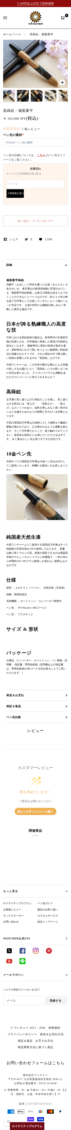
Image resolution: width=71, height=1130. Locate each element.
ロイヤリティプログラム (17, 903)
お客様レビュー (12, 909)
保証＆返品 (13, 706)
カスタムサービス (47, 915)
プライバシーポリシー (22, 1034)
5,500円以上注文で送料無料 (35, 3)
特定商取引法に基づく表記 (35, 1047)
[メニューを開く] (9, 18)
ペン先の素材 (13, 135)
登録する (56, 1000)
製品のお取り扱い (47, 909)
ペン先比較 (13, 717)
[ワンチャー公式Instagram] (36, 952)
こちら (41, 155)
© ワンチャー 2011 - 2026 (28, 1027)
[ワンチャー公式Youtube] (9, 963)
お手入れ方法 (44, 1040)
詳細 (9, 264)
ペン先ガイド (45, 903)
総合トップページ (47, 921)
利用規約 (54, 1027)
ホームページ (12, 34)
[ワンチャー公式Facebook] (22, 952)
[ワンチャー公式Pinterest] (49, 952)
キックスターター (13, 915)
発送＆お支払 (15, 695)
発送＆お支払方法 (52, 1034)
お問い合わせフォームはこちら (35, 1063)
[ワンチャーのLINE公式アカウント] (22, 963)
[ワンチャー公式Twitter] (9, 952)
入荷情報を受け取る (15, 193)
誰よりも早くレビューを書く (35, 811)
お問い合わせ (11, 921)
